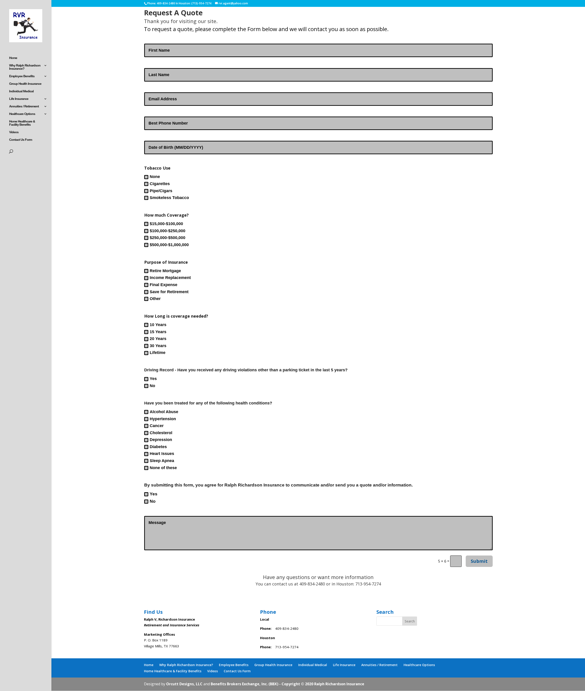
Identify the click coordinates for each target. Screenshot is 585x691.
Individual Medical (21, 91)
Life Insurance (18, 99)
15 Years (158, 332)
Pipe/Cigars (161, 191)
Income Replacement (170, 277)
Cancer (157, 425)
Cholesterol (161, 433)
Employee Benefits (22, 76)
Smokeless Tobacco (169, 197)
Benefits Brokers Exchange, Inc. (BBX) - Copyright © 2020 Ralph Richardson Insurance (287, 683)
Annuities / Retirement (24, 106)
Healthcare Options (22, 114)
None (155, 176)
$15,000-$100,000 (166, 223)
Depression (161, 439)
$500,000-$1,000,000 (169, 244)
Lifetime (157, 352)
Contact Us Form (20, 139)
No (152, 385)
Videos (14, 132)
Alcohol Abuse (164, 411)
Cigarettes (160, 183)
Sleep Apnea (162, 460)
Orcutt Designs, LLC (184, 683)
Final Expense (163, 284)
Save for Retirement (169, 292)
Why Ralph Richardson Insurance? (24, 67)
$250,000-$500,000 (167, 237)
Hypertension (163, 419)
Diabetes (158, 446)
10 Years (158, 324)
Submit (479, 561)
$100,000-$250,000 (167, 231)
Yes (153, 378)
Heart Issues (162, 453)
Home (13, 58)
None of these (163, 467)
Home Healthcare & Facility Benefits (22, 123)
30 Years (158, 345)
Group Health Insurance (25, 83)
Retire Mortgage (165, 270)
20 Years (158, 338)
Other (155, 298)
